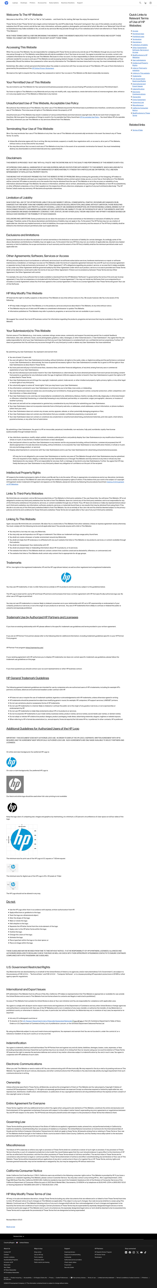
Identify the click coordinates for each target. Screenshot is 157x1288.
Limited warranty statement (106, 1277)
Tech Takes (7, 1267)
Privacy (51, 1277)
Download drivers (69, 1252)
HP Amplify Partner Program (103, 1252)
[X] (137, 1252)
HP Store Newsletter (10, 1270)
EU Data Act (7, 1279)
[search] (140, 2)
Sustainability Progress (11, 1259)
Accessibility (28, 1277)
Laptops (15, 3)
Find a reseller (38, 1257)
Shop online (37, 1252)
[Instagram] (134, 1252)
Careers (6, 1254)
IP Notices (145, 1277)
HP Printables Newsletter (11, 1272)
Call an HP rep (38, 1254)
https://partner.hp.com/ (34, 648)
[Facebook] (130, 1252)
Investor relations (9, 1257)
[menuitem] (15, 2)
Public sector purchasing (41, 1262)
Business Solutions (68, 3)
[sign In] (150, 2)
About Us (7, 1248)
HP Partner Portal (100, 1254)
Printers (32, 3)
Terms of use (92, 1277)
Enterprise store (39, 1259)
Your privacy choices (79, 1277)
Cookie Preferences (62, 1277)
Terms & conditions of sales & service (128, 1277)
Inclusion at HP (8, 1262)
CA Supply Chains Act (40, 1277)
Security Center (69, 1267)
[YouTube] (141, 1252)
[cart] (145, 2)
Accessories (42, 3)
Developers (98, 1257)
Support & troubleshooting (72, 1254)
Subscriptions (54, 3)
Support (80, 3)
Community (67, 1257)
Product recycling (16, 1277)
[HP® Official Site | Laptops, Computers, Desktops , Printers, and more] (6, 2)
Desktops (24, 3)
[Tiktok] (145, 1252)
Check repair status (70, 1262)
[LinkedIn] (126, 1252)
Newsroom (7, 1265)
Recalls (6, 1277)
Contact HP (7, 1252)
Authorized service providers (73, 1259)
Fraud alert (67, 1265)
